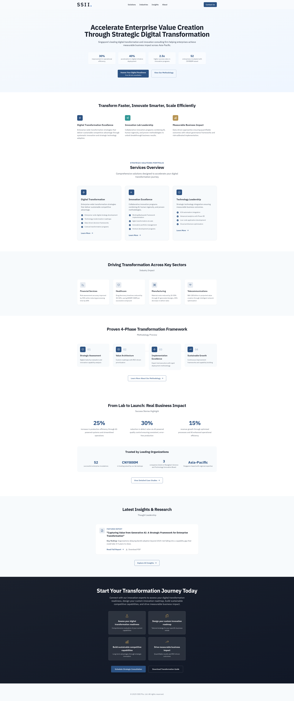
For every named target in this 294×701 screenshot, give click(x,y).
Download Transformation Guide (165, 669)
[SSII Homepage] (84, 4)
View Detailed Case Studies (145, 480)
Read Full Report (114, 549)
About (164, 4)
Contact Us (210, 4)
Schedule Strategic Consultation (128, 669)
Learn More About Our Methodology (146, 378)
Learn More (85, 233)
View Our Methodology (163, 72)
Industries (143, 4)
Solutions (132, 4)
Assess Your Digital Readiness (133, 73)
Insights (155, 4)
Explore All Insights (145, 563)
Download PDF (135, 549)
